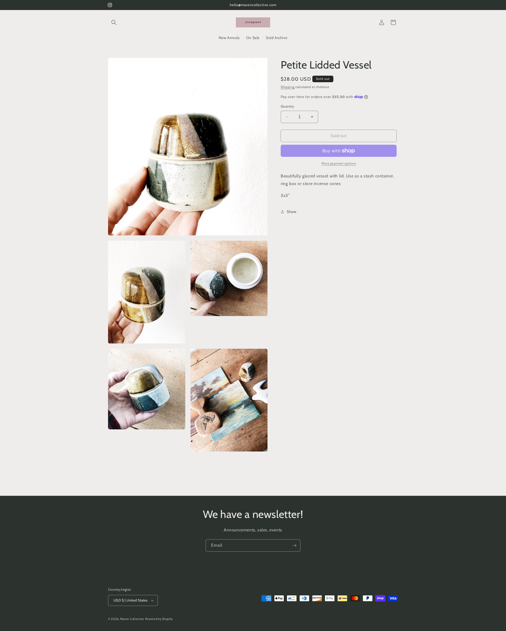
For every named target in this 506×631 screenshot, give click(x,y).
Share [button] (291, 211)
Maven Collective (132, 619)
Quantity (287, 106)
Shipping (288, 87)
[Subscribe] (294, 545)
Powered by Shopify (159, 619)
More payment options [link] (339, 163)
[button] (114, 22)
